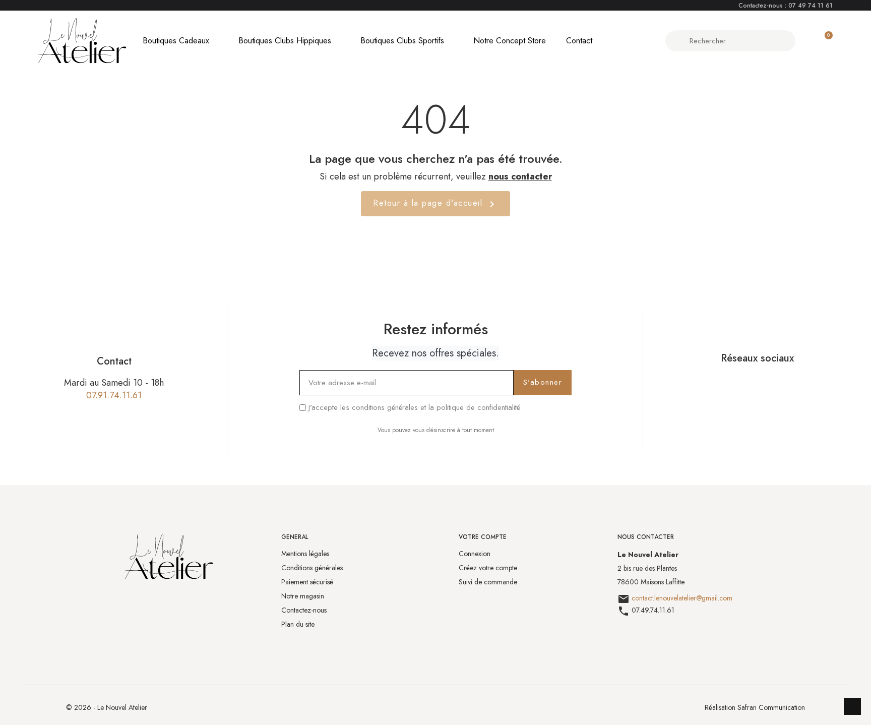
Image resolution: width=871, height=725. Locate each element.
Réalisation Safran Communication (755, 707)
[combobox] (731, 41)
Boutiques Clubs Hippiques (284, 40)
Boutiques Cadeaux (176, 40)
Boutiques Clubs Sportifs (402, 40)
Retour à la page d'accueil (435, 203)
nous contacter (520, 176)
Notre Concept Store (509, 40)
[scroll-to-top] (852, 706)
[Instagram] (769, 382)
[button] (824, 41)
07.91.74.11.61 (114, 395)
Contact (579, 40)
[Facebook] (745, 382)
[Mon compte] (806, 41)
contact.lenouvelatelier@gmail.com (682, 598)
